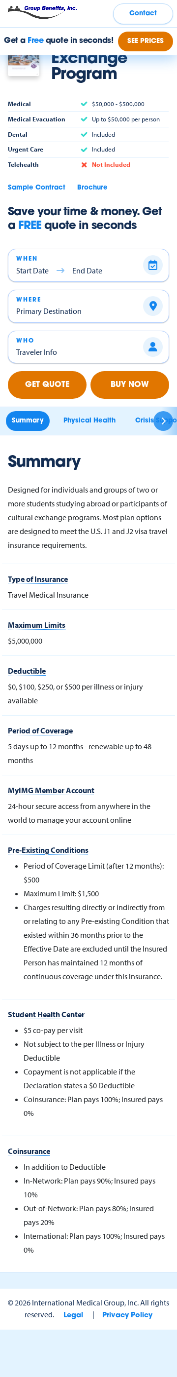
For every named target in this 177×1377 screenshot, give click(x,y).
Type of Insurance (38, 579)
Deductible (27, 671)
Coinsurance (29, 1151)
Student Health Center (46, 1014)
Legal (73, 1315)
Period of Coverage (40, 730)
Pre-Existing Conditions (48, 850)
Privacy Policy (127, 1315)
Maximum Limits (36, 625)
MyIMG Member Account (51, 790)
